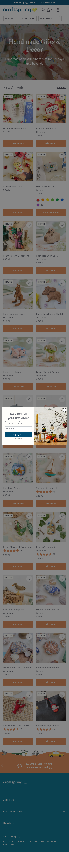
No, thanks (18, 439)
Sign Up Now (18, 435)
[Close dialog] (64, 410)
